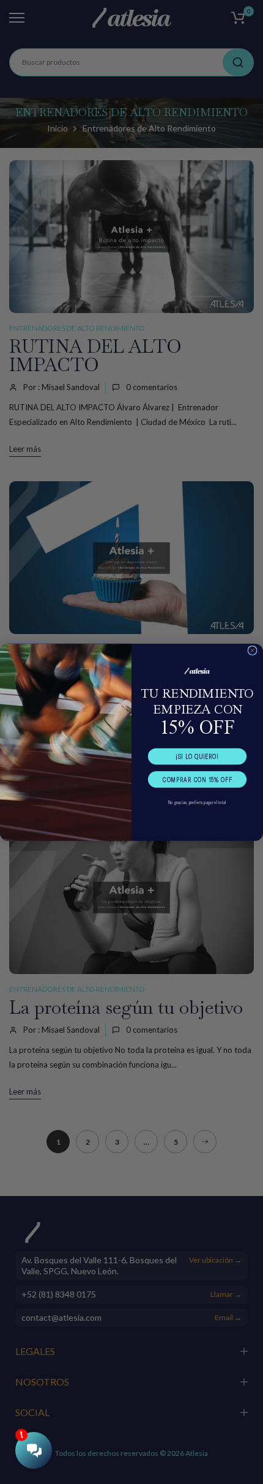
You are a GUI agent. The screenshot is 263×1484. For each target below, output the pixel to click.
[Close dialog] (252, 650)
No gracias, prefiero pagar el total (197, 802)
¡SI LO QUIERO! (197, 756)
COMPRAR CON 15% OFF (197, 779)
